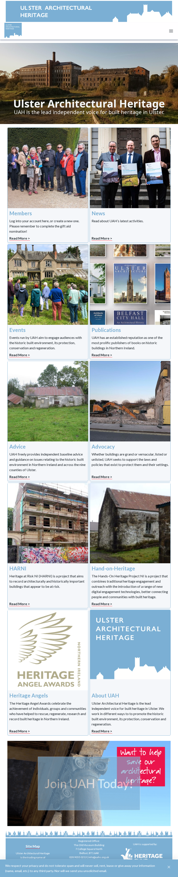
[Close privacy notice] (169, 867)
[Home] (13, 30)
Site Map (33, 846)
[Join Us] (89, 783)
